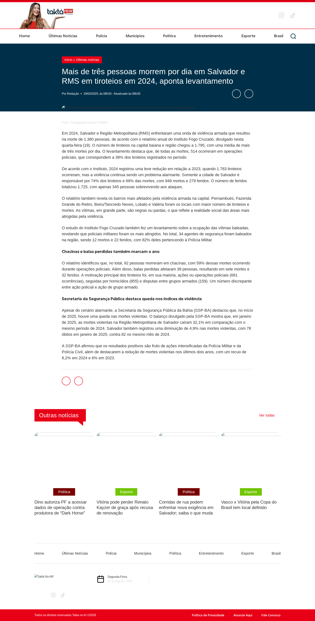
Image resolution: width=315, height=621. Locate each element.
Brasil (278, 35)
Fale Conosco (271, 615)
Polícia (101, 35)
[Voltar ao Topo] (305, 608)
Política (169, 35)
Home (24, 35)
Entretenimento (208, 35)
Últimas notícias (87, 60)
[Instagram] (281, 15)
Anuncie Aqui (243, 615)
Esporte (248, 35)
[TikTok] (293, 15)
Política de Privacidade (208, 615)
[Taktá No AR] (46, 15)
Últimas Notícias (62, 35)
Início (68, 60)
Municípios (135, 35)
